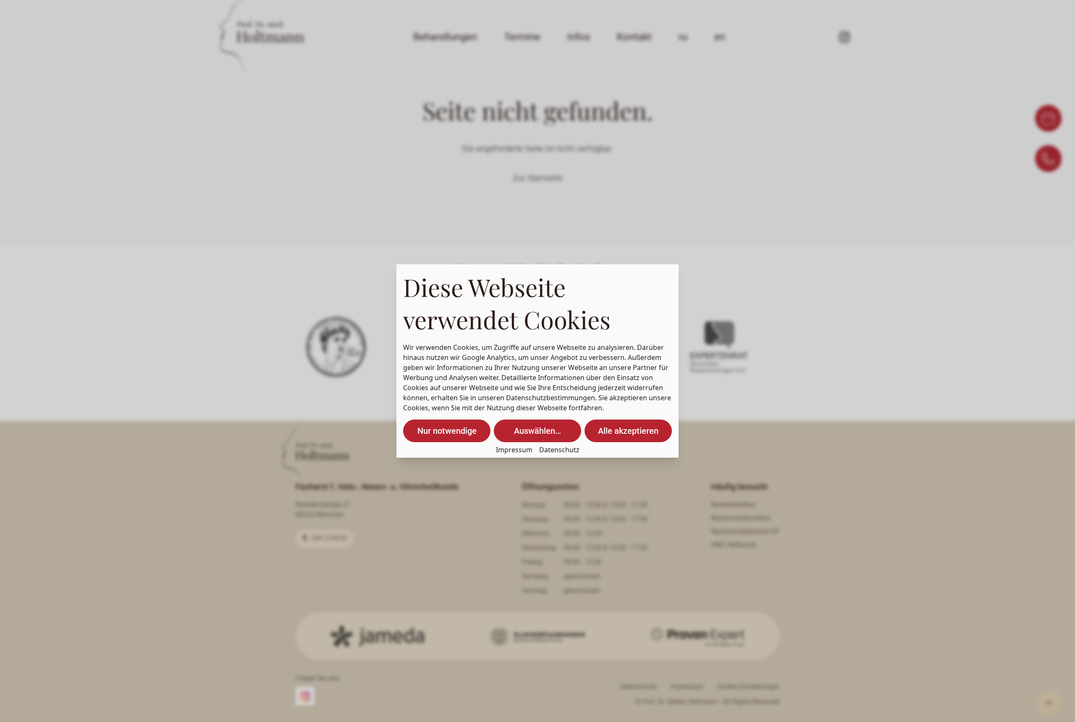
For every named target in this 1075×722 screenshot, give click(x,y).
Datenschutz (559, 450)
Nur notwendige (447, 431)
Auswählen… (537, 431)
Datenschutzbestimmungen (550, 397)
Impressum (514, 450)
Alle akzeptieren (628, 431)
